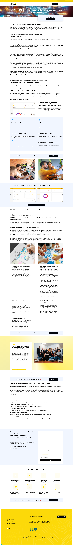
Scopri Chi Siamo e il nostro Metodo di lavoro (19, 369)
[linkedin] (9, 528)
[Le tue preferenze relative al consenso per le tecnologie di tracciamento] (1, 544)
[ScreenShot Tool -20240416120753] (23, 195)
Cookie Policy (44, 537)
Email (41, 435)
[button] (10, 194)
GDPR (52, 537)
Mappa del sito (31, 525)
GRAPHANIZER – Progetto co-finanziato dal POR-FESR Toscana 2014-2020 (16, 536)
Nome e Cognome (43, 432)
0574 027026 (10, 520)
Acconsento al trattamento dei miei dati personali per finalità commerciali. (50, 457)
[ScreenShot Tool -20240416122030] (50, 195)
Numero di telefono (43, 439)
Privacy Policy (45, 454)
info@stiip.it (15, 448)
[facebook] (7, 528)
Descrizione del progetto (44, 443)
